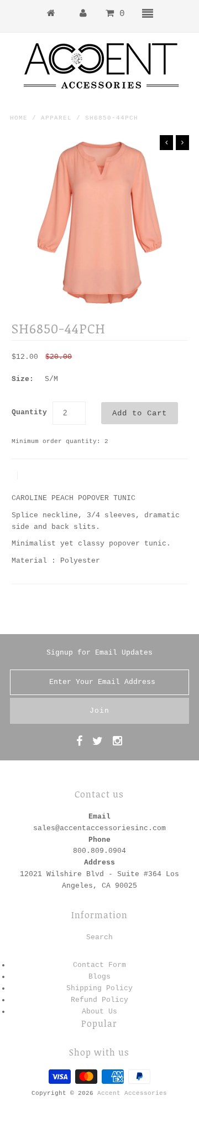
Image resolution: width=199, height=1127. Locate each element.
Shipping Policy (99, 988)
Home (19, 118)
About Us (99, 1011)
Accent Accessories (132, 1093)
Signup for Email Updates (99, 653)
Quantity (29, 412)
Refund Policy (99, 1000)
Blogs (99, 976)
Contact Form (99, 965)
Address (99, 862)
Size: (23, 379)
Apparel (56, 118)
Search (99, 937)
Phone (99, 840)
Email (99, 816)
